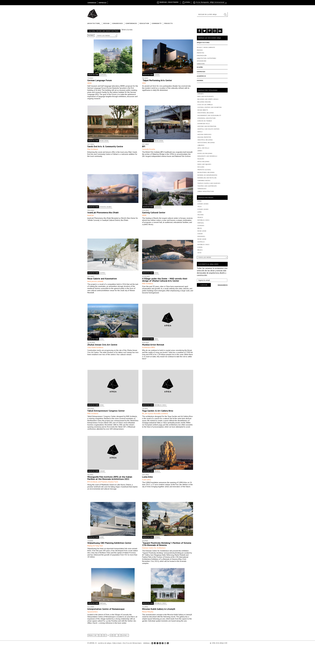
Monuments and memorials (207, 156)
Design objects (202, 110)
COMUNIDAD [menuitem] (91, 3)
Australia (201, 242)
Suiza (199, 252)
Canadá (102, 471)
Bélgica (200, 250)
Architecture (93, 74)
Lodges (199, 151)
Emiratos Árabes (106, 207)
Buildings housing (204, 102)
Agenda (200, 80)
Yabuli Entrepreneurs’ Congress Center (106, 410)
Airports (200, 94)
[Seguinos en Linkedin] (220, 31)
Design (106, 23)
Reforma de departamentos (207, 175)
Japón (199, 212)
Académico (201, 76)
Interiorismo (201, 61)
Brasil (199, 228)
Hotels (199, 132)
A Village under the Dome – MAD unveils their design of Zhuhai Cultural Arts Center (164, 279)
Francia (157, 471)
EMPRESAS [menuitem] (103, 3)
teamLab (90, 215)
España (200, 247)
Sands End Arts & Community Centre (105, 146)
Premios (200, 50)
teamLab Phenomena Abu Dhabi (103, 212)
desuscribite (223, 285)
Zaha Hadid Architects (95, 347)
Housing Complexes (204, 134)
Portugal (103, 603)
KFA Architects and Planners (97, 482)
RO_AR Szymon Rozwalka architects (155, 413)
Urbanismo (201, 63)
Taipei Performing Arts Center (157, 80)
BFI (143, 146)
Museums (200, 159)
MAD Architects (147, 283)
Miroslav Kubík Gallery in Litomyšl (158, 609)
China (156, 273)
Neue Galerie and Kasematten (102, 278)
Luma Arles (147, 476)
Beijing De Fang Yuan (95, 546)
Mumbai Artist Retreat (153, 344)
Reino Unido (104, 141)
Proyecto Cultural (204, 169)
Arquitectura (203, 42)
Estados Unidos (202, 204)
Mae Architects (92, 149)
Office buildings (203, 161)
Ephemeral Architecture (206, 118)
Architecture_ (94, 23)
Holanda (200, 214)
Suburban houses (203, 180)
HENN (89, 83)
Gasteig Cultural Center (153, 212)
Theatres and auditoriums (207, 186)
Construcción (202, 55)
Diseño (200, 67)
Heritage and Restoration (206, 126)
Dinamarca (201, 236)
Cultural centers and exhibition (101, 31)
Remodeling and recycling (206, 178)
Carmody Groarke (148, 149)
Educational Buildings (205, 113)
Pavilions (200, 167)
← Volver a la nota (126, 30)
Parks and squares (204, 164)
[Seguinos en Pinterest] (209, 31)
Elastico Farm (113, 482)
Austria (102, 273)
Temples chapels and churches (208, 183)
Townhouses (201, 188)
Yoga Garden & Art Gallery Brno (157, 410)
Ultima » (125, 635)
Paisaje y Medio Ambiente (206, 47)
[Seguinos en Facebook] (199, 31)
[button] (225, 14)
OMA (144, 83)
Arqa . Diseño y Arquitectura (93, 12)
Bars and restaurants (205, 96)
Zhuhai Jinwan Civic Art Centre (102, 344)
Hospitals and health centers (208, 129)
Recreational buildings (205, 172)
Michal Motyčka (147, 612)
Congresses (117, 23)
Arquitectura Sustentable (206, 58)
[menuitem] (210, 3)
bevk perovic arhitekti (95, 281)
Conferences (131, 23)
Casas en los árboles (205, 104)
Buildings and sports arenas (207, 99)
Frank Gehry (146, 479)
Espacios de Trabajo (204, 121)
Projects (168, 23)
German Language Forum (99, 80)
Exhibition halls (203, 123)
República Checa (160, 405)
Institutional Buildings (206, 142)
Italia (199, 206)
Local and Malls (203, 148)
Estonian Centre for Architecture (153, 548)
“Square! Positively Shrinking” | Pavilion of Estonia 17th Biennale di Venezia (166, 543)
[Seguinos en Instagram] (214, 31)
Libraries (200, 145)
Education (144, 23)
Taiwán (156, 74)
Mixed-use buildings (204, 153)
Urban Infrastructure (205, 191)
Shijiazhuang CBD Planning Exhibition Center (109, 542)
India (156, 339)
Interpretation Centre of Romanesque (106, 609)
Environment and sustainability (209, 115)
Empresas (201, 71)
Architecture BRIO (148, 347)
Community (157, 23)
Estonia (157, 537)
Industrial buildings (205, 140)
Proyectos (200, 53)
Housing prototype (204, 137)
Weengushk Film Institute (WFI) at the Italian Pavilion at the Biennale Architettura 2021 (109, 477)
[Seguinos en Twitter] (204, 31)
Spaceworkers (92, 612)
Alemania (103, 74)
